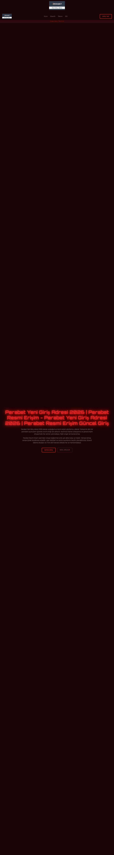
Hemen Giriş (48, 450)
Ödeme (60, 16)
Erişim (46, 16)
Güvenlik (52, 16)
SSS (66, 16)
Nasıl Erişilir (65, 450)
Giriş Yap (105, 16)
